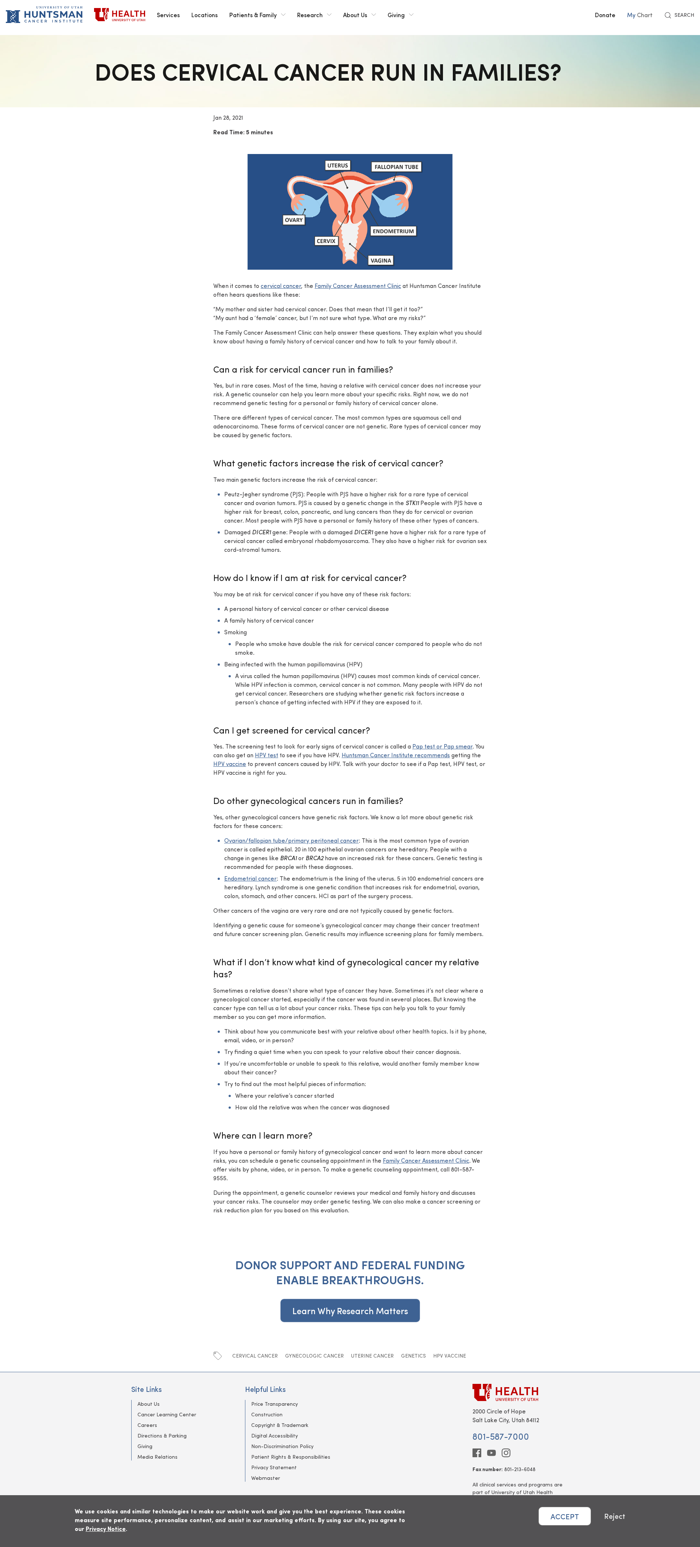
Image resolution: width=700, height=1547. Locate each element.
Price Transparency (274, 1403)
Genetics (413, 1355)
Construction (267, 1414)
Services (168, 15)
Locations (204, 15)
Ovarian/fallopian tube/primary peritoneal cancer (291, 840)
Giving (396, 15)
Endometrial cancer (250, 878)
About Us (355, 15)
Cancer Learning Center (166, 1414)
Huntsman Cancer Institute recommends (396, 755)
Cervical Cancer (255, 1355)
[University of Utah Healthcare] (520, 1392)
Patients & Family (253, 15)
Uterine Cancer (372, 1355)
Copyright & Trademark (279, 1424)
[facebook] (476, 1452)
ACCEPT (565, 1516)
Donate (605, 15)
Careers (147, 1424)
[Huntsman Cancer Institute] (44, 14)
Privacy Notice (106, 1528)
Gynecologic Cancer (314, 1355)
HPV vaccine (229, 763)
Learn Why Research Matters (350, 1310)
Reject (614, 1516)
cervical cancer (281, 285)
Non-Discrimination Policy (282, 1446)
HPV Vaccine (449, 1355)
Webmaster (265, 1477)
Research (310, 15)
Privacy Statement (274, 1467)
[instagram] (506, 1452)
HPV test (266, 755)
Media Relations (157, 1456)
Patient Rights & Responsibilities (290, 1456)
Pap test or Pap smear (442, 746)
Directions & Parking (162, 1435)
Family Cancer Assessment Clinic (358, 285)
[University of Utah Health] (119, 14)
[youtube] (491, 1452)
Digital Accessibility (274, 1435)
